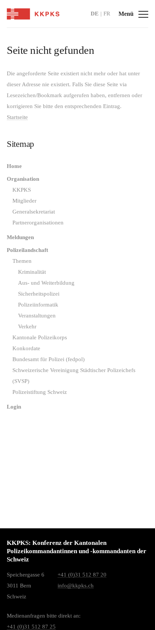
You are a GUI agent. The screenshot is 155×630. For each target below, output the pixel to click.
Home (14, 166)
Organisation (23, 179)
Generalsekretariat (33, 212)
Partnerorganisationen (38, 223)
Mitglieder (24, 201)
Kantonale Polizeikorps (39, 337)
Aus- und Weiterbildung (46, 283)
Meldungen (20, 237)
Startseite (17, 117)
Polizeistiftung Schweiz (39, 392)
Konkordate (26, 348)
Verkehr (27, 326)
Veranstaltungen (37, 316)
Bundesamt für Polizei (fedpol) (48, 359)
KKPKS (21, 190)
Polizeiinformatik (38, 305)
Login (14, 407)
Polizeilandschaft (27, 250)
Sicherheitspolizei (38, 294)
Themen (22, 261)
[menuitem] (77, 166)
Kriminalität (32, 272)
